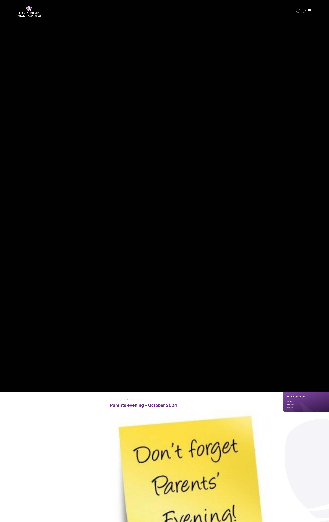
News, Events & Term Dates (125, 400)
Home (112, 400)
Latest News (141, 400)
